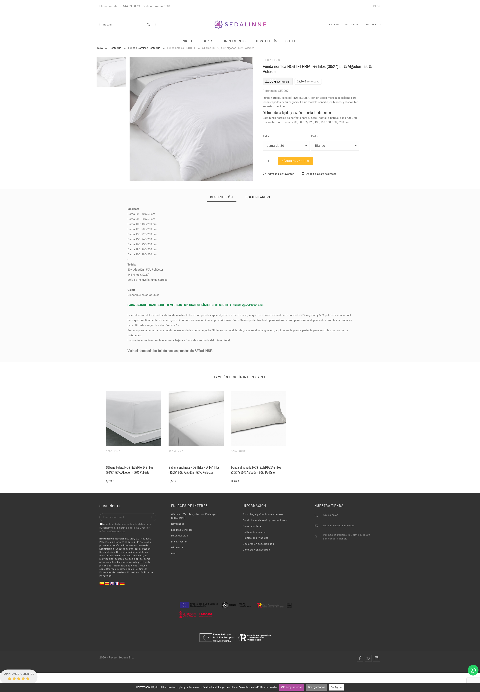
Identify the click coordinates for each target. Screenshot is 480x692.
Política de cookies (254, 532)
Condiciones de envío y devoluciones (265, 520)
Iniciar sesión (179, 541)
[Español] (102, 584)
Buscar (151, 24)
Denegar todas (316, 687)
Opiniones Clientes (19, 673)
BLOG (377, 6)
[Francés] (117, 584)
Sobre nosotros (252, 526)
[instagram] (376, 658)
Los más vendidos (182, 529)
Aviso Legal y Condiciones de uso (263, 514)
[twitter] (368, 658)
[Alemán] (122, 584)
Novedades (177, 523)
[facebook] (360, 658)
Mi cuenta (177, 547)
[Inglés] (112, 584)
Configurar (336, 687)
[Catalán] (107, 584)
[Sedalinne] (240, 24)
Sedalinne (273, 60)
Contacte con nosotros (256, 549)
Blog (173, 553)
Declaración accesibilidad (258, 543)
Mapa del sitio (179, 535)
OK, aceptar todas (291, 687)
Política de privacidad (255, 537)
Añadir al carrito (295, 160)
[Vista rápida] (258, 418)
